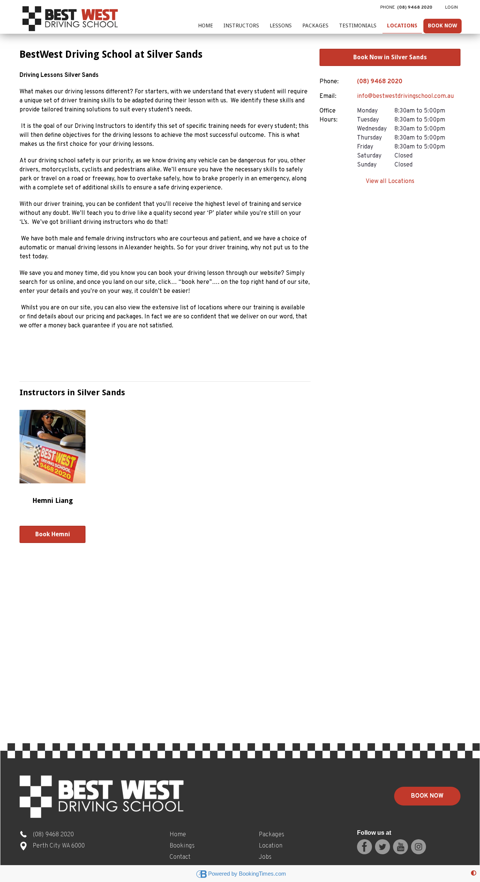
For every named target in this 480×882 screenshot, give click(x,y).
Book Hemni (52, 534)
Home (205, 25)
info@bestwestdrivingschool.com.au (405, 96)
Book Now (442, 25)
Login (451, 7)
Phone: (329, 82)
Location (270, 846)
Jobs (265, 857)
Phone (406, 7)
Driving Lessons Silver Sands (59, 75)
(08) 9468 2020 (379, 82)
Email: (328, 96)
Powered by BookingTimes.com (247, 873)
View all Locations (390, 181)
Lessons (281, 25)
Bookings (182, 846)
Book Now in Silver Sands (390, 57)
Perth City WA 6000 (59, 846)
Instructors (241, 25)
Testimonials (357, 25)
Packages (315, 25)
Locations (402, 25)
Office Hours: (329, 115)
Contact (180, 857)
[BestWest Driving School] (71, 17)
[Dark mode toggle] (473, 874)
